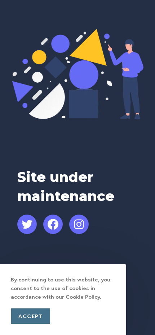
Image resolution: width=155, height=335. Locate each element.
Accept (30, 316)
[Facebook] (53, 224)
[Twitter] (27, 224)
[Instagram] (79, 224)
